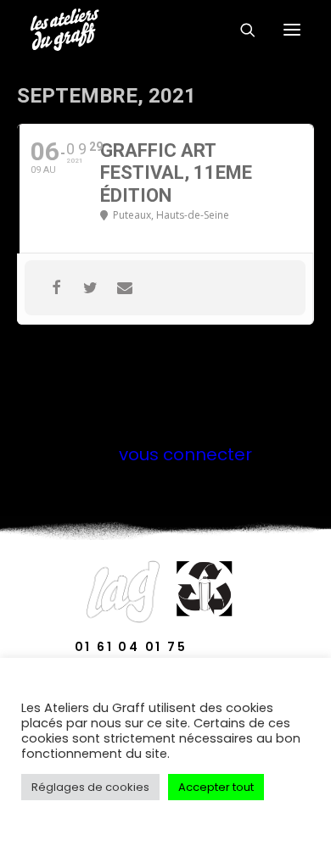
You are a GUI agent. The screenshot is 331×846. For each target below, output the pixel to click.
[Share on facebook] (56, 288)
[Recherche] (240, 29)
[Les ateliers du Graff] (65, 29)
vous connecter (185, 454)
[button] (292, 29)
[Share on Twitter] (90, 288)
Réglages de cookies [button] (90, 787)
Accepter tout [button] (216, 787)
